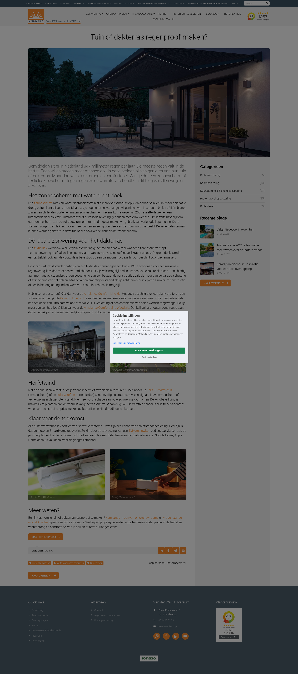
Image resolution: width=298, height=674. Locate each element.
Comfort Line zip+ (72, 298)
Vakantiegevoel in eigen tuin (235, 229)
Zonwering (93, 13)
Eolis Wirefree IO (67, 395)
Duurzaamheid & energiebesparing (221, 190)
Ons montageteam (124, 3)
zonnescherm (43, 203)
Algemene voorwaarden (107, 615)
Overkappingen (116, 13)
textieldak (40, 248)
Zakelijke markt (163, 19)
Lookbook (212, 13)
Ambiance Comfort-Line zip (102, 293)
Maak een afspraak (44, 537)
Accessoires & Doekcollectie (46, 630)
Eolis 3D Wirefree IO (160, 390)
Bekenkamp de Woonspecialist (154, 3)
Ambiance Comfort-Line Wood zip (106, 307)
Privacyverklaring (103, 620)
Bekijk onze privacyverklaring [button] (126, 343)
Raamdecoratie (142, 13)
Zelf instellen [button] (149, 357)
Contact (235, 3)
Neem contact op (167, 626)
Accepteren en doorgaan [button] (149, 350)
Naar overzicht (42, 575)
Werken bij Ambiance (99, 3)
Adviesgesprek (34, 3)
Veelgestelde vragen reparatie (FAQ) (207, 3)
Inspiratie (79, 3)
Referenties (232, 13)
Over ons (65, 3)
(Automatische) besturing (70, 563)
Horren (163, 13)
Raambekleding (209, 183)
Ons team (179, 3)
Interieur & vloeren (187, 13)
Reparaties (51, 3)
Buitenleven (96, 563)
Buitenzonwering (41, 563)
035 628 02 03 (166, 620)
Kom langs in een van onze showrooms (132, 517)
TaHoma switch (139, 430)
